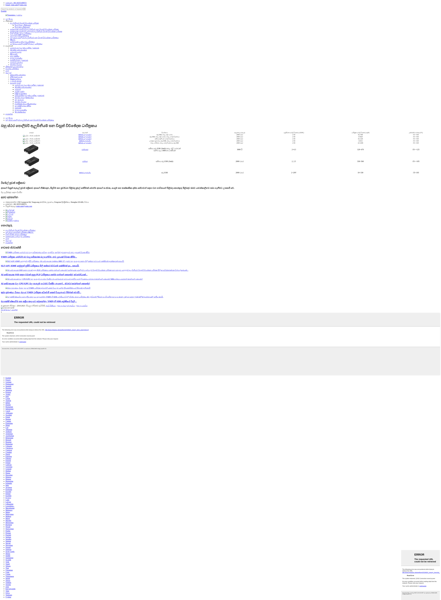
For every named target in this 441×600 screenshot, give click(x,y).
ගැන (7, 71)
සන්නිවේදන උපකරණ (19, 60)
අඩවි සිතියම (51, 306)
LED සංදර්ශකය (21, 93)
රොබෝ (18, 89)
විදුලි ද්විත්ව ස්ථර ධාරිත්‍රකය (20, 33)
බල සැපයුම (19, 100)
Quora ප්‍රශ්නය (15, 79)
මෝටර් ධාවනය (16, 62)
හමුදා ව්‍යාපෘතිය (16, 58)
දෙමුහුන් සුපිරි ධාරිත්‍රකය (19, 36)
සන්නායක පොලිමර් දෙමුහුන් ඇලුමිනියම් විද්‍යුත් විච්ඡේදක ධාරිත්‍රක (36, 31)
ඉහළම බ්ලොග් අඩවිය (66, 306)
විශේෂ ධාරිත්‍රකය (12, 69)
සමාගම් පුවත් (15, 83)
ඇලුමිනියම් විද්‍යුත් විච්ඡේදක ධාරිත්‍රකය (20, 230)
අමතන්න (9, 114)
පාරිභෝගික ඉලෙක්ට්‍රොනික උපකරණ (29, 95)
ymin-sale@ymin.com (24, 206)
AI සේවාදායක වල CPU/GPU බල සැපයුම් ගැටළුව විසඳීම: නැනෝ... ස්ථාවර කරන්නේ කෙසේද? (45, 283)
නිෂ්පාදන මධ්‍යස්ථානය (14, 67)
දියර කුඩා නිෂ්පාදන (22, 27)
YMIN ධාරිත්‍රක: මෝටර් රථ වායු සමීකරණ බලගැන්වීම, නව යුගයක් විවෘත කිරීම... (39, 257)
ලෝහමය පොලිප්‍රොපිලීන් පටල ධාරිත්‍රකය (26, 44)
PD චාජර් (13, 54)
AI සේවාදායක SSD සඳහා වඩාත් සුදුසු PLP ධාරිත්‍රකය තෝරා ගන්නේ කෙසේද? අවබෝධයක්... (44, 274)
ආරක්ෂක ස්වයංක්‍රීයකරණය (25, 104)
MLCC (12, 40)
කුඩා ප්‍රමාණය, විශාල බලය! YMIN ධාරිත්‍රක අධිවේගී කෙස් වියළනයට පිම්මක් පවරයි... (41, 292)
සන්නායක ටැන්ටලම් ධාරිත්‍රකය (22, 42)
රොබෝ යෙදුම (15, 52)
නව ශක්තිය (14, 56)
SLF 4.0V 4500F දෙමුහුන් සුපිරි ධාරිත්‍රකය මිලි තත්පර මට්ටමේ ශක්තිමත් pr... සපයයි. (40, 266)
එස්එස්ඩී (18, 108)
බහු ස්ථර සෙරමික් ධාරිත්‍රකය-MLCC (20, 232)
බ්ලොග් (8, 73)
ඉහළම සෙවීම (82, 306)
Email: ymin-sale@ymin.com (16, 5)
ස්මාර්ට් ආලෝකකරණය (24, 98)
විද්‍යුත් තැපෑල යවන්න (9, 310)
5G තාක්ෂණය (20, 112)
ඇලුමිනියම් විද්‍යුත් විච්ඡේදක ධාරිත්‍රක (24, 23)
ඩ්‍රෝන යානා (19, 91)
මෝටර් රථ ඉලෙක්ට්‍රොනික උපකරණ (24, 48)
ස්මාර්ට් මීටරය (16, 64)
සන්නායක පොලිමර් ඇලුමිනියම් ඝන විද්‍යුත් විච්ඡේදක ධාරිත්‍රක (34, 29)
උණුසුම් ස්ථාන (16, 81)
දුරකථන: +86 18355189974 (16, 3)
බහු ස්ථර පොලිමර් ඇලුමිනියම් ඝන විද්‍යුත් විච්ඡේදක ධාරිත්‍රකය (34, 38)
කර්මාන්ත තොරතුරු (18, 75)
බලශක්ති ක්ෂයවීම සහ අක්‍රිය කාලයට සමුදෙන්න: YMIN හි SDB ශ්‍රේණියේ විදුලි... (39, 301)
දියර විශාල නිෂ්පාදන (23, 25)
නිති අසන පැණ (16, 77)
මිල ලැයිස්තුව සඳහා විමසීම (11, 192)
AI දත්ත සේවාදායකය (18, 50)
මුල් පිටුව (9, 19)
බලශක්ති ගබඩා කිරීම (23, 106)
